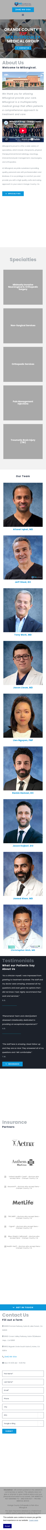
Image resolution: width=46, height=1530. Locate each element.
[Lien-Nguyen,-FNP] (23, 694)
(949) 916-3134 (10, 1357)
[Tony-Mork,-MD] (23, 589)
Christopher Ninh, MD (23, 950)
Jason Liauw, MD (23, 687)
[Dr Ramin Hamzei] (23, 747)
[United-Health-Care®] (23, 1176)
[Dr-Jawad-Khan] (23, 853)
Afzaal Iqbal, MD (23, 529)
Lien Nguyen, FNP (23, 740)
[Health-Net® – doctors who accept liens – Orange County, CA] (23, 1246)
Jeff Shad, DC (23, 582)
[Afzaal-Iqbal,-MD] (23, 483)
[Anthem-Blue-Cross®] (23, 1156)
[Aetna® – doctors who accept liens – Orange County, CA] (23, 1137)
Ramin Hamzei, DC (23, 793)
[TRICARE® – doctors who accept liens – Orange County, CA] (23, 1216)
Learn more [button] (33, 1520)
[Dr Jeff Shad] (23, 536)
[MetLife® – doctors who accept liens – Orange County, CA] (23, 1196)
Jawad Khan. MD (23, 898)
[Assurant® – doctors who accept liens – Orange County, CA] (23, 1186)
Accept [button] (7, 1526)
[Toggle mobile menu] (23, 15)
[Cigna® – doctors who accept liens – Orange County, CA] (23, 1226)
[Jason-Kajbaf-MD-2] (23, 800)
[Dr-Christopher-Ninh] (23, 905)
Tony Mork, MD (23, 634)
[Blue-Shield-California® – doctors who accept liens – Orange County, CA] (23, 1236)
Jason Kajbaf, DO (23, 845)
